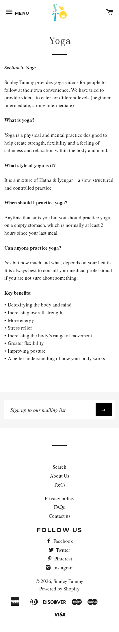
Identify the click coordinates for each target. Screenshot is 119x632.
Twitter (62, 550)
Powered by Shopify (59, 588)
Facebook (62, 541)
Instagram (63, 567)
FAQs (59, 507)
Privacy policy (60, 498)
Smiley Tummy (68, 581)
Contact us (59, 516)
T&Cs (60, 484)
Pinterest (62, 558)
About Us (59, 475)
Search (59, 466)
